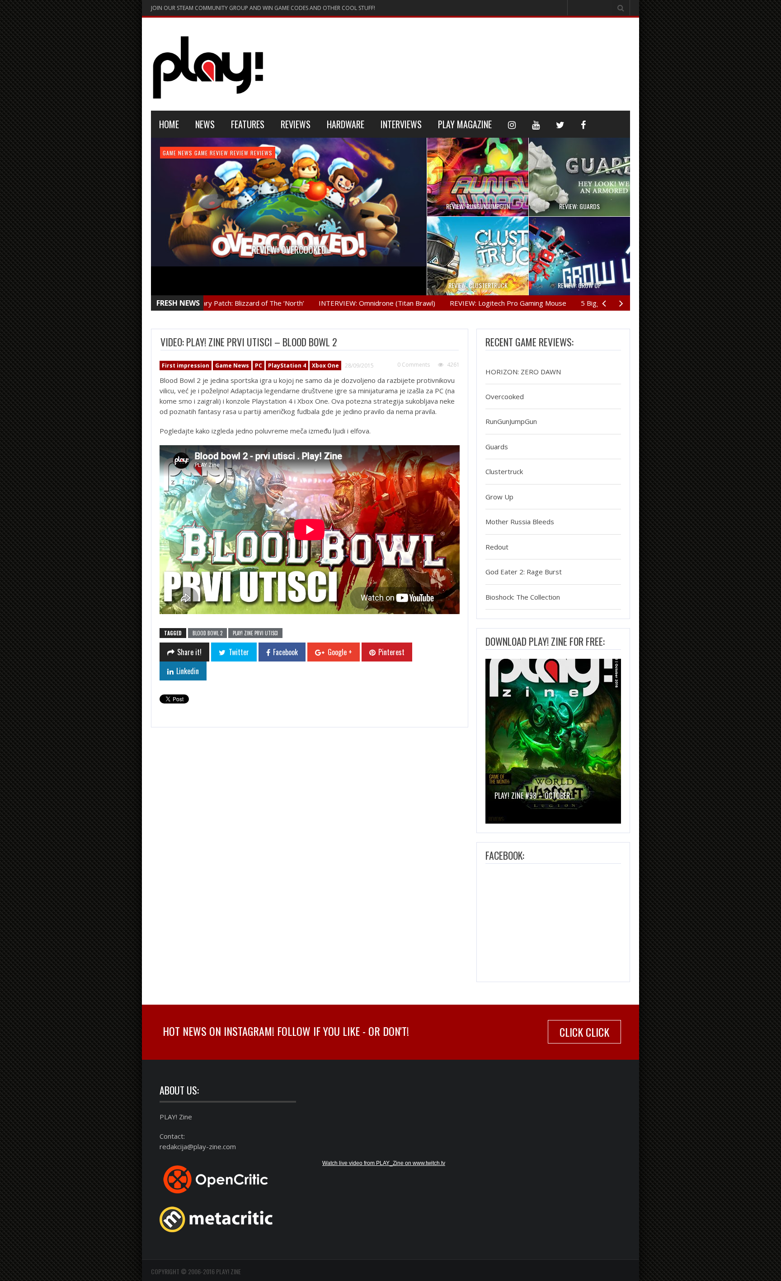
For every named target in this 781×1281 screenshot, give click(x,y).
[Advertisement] (465, 62)
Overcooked (504, 396)
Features (247, 124)
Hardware (345, 124)
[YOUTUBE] (536, 124)
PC (258, 365)
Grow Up (499, 496)
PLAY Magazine (465, 124)
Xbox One (325, 365)
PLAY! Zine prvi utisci (255, 633)
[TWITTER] (560, 124)
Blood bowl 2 (207, 633)
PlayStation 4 (274, 153)
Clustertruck (504, 471)
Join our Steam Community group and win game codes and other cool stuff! (263, 8)
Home (169, 124)
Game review (235, 153)
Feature (174, 153)
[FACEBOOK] (583, 124)
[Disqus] (309, 858)
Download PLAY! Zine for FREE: (545, 641)
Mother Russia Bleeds (519, 521)
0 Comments (413, 364)
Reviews (296, 124)
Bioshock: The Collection (522, 596)
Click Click (584, 1032)
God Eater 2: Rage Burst (523, 572)
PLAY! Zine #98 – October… (534, 795)
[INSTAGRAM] (512, 124)
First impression (185, 365)
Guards (496, 446)
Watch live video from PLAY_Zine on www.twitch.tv (383, 1163)
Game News (201, 153)
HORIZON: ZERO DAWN (523, 371)
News (205, 124)
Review (305, 153)
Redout (496, 546)
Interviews (401, 124)
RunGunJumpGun (511, 421)
